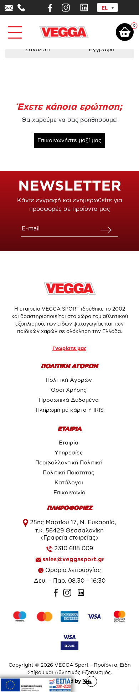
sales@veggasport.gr (73, 559)
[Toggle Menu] (13, 29)
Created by (67, 680)
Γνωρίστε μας (69, 348)
